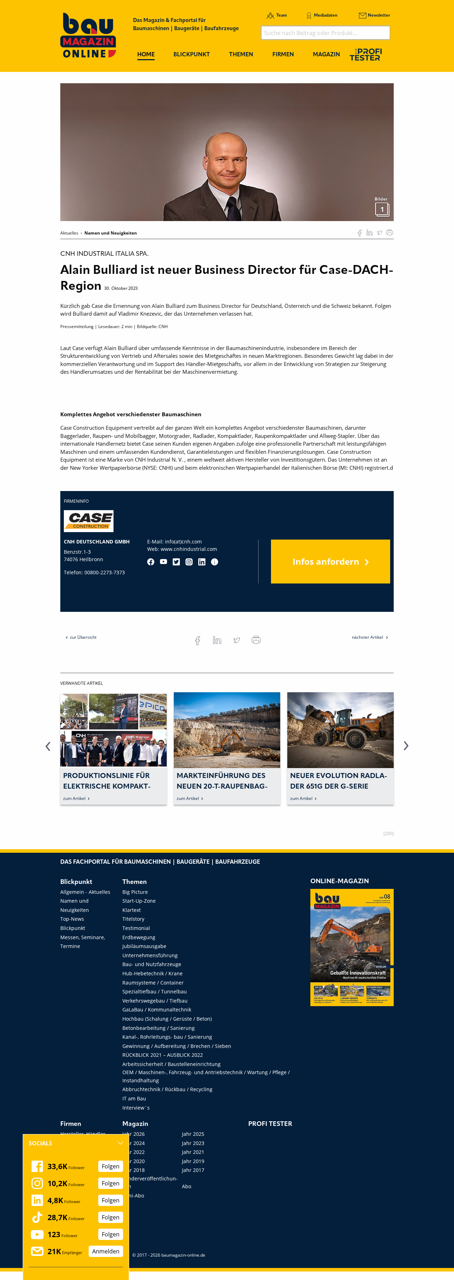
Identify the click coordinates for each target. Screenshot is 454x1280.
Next (406, 750)
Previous (48, 750)
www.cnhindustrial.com (189, 549)
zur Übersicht (83, 637)
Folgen (111, 1166)
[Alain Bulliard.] (227, 152)
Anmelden (106, 1251)
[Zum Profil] (214, 561)
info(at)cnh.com (183, 541)
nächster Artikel (368, 637)
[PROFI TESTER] (366, 54)
